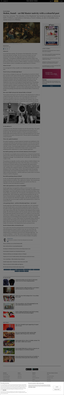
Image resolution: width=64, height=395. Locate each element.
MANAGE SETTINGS (56, 389)
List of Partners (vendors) (32, 387)
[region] (32, 388)
